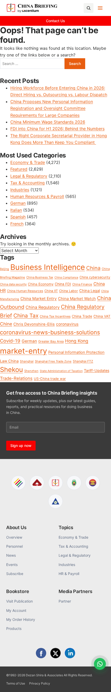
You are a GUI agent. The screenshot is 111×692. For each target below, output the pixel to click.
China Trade (82, 316)
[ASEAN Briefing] (92, 483)
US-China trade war (50, 379)
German (18, 203)
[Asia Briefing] (37, 483)
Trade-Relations (16, 378)
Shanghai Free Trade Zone (53, 361)
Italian (16, 210)
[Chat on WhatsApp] (100, 664)
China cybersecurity (95, 277)
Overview (14, 537)
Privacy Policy (39, 683)
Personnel (14, 546)
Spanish (18, 216)
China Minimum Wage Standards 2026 (47, 121)
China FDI (63, 284)
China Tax (25, 315)
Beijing (4, 269)
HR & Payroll (69, 573)
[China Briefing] (55, 483)
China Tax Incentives (55, 316)
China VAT (101, 316)
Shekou (11, 369)
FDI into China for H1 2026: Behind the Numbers (57, 128)
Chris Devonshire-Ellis (34, 324)
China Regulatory (43, 307)
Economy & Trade (27, 162)
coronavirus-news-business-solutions (50, 332)
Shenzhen (31, 371)
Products (13, 628)
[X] (55, 653)
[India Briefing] (74, 483)
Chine (6, 324)
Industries (19, 189)
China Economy (40, 284)
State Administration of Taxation (61, 371)
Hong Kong (76, 341)
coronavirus (67, 324)
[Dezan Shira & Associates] (18, 483)
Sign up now (20, 445)
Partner (65, 601)
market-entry (23, 350)
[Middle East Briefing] (55, 501)
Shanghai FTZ (83, 361)
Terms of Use (15, 683)
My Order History (20, 619)
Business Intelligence (47, 267)
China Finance (82, 284)
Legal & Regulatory (28, 176)
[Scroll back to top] (99, 682)
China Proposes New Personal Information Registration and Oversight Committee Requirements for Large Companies (51, 108)
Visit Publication (19, 601)
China (93, 268)
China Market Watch (77, 298)
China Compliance (66, 277)
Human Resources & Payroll (37, 196)
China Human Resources (25, 291)
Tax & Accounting (27, 182)
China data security (13, 284)
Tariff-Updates (96, 370)
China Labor (68, 291)
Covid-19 (10, 341)
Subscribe (14, 573)
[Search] (88, 8)
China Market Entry (38, 298)
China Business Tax (39, 277)
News (11, 555)
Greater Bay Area (51, 341)
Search (75, 63)
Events (12, 564)
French (16, 223)
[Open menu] (100, 8)
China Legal (89, 290)
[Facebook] (41, 653)
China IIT (51, 291)
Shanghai (27, 361)
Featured (18, 169)
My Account (16, 610)
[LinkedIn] (70, 653)
